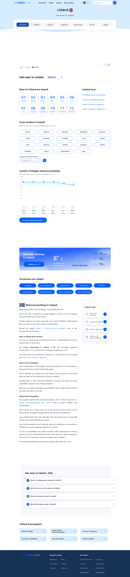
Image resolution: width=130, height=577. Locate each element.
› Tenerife (53, 568)
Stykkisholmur (65, 151)
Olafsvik (102, 145)
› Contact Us (99, 559)
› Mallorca (64, 568)
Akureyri (46, 132)
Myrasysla (102, 285)
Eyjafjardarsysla (65, 285)
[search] (114, 2)
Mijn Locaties (68, 3)
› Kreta (63, 559)
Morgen (106, 25)
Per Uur (92, 25)
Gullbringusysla (83, 285)
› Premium (83, 564)
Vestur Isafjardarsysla (83, 292)
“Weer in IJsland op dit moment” (51, 328)
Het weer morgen (58, 539)
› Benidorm (53, 559)
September (64, 25)
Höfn (27, 145)
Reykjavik (28, 151)
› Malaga (63, 564)
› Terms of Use (99, 564)
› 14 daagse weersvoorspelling (93, 95)
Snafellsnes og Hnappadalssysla (47, 292)
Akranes (27, 132)
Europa (58, 3)
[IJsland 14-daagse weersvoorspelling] (48, 188)
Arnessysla (28, 285)
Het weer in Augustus (90, 531)
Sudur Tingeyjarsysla (65, 292)
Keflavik (65, 145)
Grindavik (65, 138)
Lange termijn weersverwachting (58, 531)
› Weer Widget (84, 572)
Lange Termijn (78, 25)
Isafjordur (46, 145)
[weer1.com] (22, 3)
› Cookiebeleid (99, 572)
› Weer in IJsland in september (93, 109)
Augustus (50, 25)
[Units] (85, 3)
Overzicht (23, 25)
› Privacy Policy (100, 568)
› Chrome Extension (86, 559)
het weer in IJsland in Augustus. (35, 357)
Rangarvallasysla (28, 292)
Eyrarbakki (46, 138)
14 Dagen (36, 25)
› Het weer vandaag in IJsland (93, 100)
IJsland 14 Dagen (27, 531)
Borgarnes (102, 132)
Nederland (42, 3)
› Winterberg (54, 564)
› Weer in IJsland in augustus (93, 104)
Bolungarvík (83, 132)
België (51, 3)
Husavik (102, 138)
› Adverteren (84, 568)
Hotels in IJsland (88, 539)
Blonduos (65, 132)
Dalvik (28, 138)
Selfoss (46, 151)
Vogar (83, 151)
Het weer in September (29, 539)
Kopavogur (83, 145)
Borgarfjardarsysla (46, 285)
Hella (83, 138)
